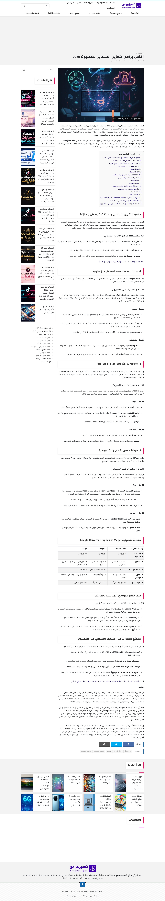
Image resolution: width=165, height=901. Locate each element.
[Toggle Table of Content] (138, 154)
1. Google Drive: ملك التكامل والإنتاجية (124, 164)
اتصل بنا (111, 8)
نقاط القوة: (135, 169)
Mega (109, 751)
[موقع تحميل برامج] (131, 5)
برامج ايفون (74, 13)
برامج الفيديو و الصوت (41, 347)
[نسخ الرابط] (104, 744)
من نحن (70, 3)
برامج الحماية (45, 344)
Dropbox (128, 751)
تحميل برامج (121, 875)
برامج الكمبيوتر (86, 751)
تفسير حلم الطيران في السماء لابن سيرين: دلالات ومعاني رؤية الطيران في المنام (105, 682)
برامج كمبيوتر (115, 13)
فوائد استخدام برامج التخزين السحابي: (126, 161)
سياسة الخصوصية (106, 3)
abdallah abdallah (135, 61)
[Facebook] (128, 744)
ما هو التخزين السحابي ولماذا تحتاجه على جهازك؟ (121, 158)
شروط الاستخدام (85, 3)
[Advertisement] (97, 33)
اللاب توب (47, 335)
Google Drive (118, 751)
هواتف (48, 362)
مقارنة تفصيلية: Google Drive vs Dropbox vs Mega (120, 198)
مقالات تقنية (54, 13)
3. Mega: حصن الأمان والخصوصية (126, 186)
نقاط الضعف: (134, 172)
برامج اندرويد (94, 13)
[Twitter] (116, 744)
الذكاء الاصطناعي (44, 332)
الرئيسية (135, 13)
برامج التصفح (45, 341)
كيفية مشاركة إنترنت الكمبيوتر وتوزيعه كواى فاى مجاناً (121, 262)
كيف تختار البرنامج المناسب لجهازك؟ (125, 201)
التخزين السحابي (99, 751)
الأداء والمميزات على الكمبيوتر (128, 166)
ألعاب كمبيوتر (32, 13)
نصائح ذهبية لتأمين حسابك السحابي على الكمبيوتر (120, 204)
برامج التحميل (45, 338)
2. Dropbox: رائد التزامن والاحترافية (126, 175)
